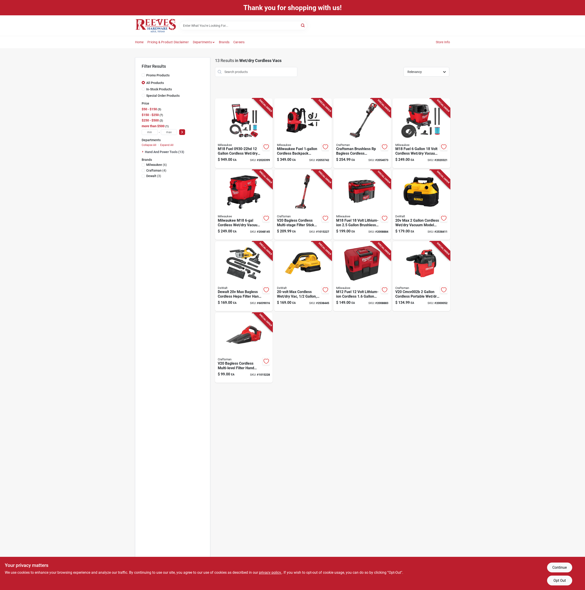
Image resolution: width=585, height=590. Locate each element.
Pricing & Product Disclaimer (168, 42)
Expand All (166, 145)
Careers (239, 42)
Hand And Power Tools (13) (164, 152)
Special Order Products (163, 95)
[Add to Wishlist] (266, 147)
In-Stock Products (159, 89)
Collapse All (149, 145)
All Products (155, 83)
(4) (156, 170)
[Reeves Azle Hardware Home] (155, 26)
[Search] (303, 25)
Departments (202, 42)
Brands (224, 42)
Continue (559, 567)
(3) (153, 176)
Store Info (443, 42)
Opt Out (559, 580)
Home (139, 42)
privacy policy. (270, 572)
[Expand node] (143, 152)
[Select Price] (182, 132)
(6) (156, 165)
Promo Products (158, 75)
